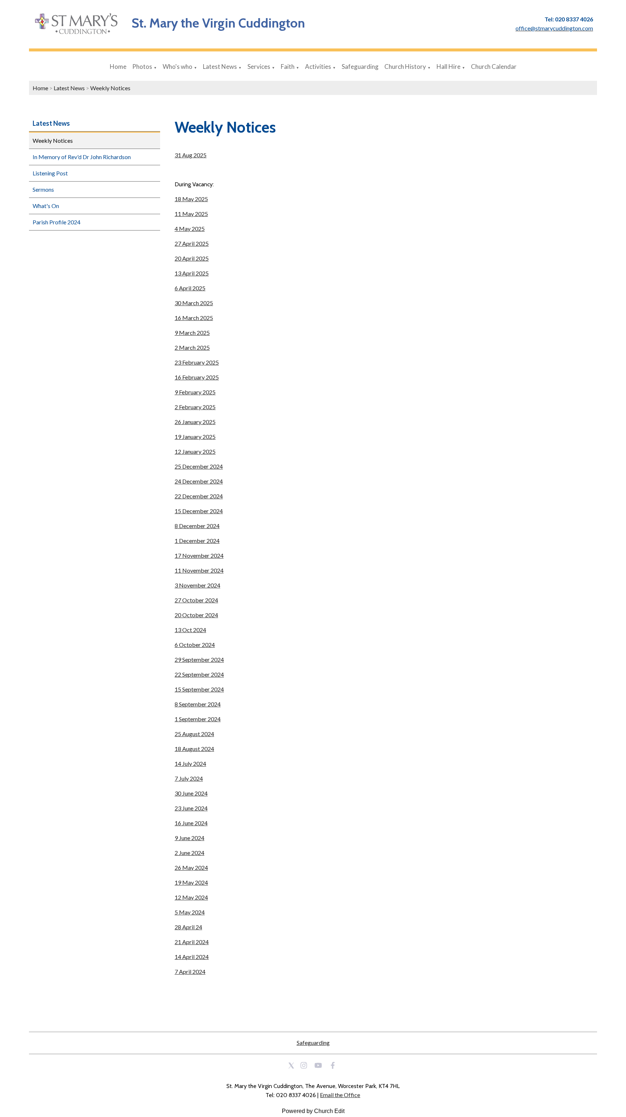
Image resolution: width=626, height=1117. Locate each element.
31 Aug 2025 (190, 154)
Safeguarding (360, 66)
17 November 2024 (199, 555)
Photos (142, 66)
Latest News (220, 66)
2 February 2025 (195, 406)
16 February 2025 (197, 377)
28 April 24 (188, 926)
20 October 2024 (196, 614)
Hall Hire (448, 66)
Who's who (177, 66)
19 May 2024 (191, 882)
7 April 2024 (190, 971)
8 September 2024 (198, 704)
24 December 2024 (199, 481)
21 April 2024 (192, 941)
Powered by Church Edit (313, 1111)
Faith (288, 66)
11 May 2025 (191, 213)
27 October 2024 (196, 600)
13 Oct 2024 (190, 629)
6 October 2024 (195, 644)
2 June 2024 (189, 852)
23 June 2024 (191, 808)
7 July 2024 (189, 778)
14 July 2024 (190, 763)
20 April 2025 (192, 258)
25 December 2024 (199, 466)
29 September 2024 (199, 659)
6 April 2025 (190, 288)
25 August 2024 (194, 733)
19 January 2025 (195, 436)
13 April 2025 (192, 273)
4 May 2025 (190, 228)
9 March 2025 (192, 332)
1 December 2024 (197, 540)
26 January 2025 (195, 421)
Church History (405, 66)
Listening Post (50, 173)
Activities (318, 66)
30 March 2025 (194, 302)
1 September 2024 (198, 718)
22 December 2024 (199, 496)
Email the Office (340, 1094)
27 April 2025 (192, 243)
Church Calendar (494, 66)
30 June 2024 (191, 793)
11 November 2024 (199, 570)
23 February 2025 (197, 362)
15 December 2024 (199, 510)
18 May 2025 (191, 198)
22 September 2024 (199, 674)
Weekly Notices (110, 87)
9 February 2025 (195, 392)
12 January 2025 (195, 451)
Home (118, 66)
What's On (46, 205)
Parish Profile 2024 (56, 222)
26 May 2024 (191, 867)
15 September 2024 (199, 689)
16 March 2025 (194, 317)
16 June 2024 (191, 822)
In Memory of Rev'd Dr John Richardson (82, 156)
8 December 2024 (197, 525)
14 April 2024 (192, 956)
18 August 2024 (194, 748)
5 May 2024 (190, 912)
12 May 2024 (191, 897)
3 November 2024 (197, 585)
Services (258, 66)
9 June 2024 (189, 837)
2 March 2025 (192, 347)
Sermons (43, 189)
